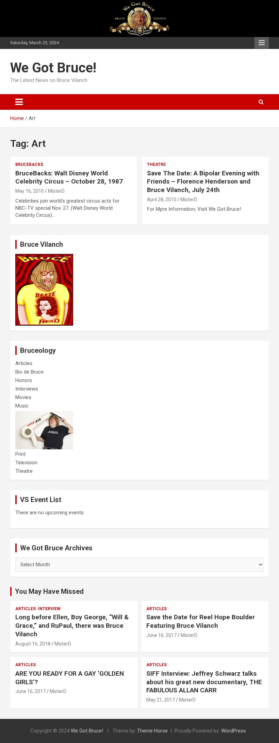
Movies (23, 397)
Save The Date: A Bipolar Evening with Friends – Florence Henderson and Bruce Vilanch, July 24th (203, 181)
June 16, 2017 (161, 635)
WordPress (233, 731)
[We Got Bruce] (44, 257)
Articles (23, 363)
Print (20, 454)
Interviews (26, 389)
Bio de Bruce (29, 372)
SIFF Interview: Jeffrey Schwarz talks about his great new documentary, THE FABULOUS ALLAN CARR (204, 682)
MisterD (56, 191)
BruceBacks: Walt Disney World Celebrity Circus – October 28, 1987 (69, 177)
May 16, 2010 (29, 191)
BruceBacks (29, 164)
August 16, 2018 (32, 643)
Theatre (156, 164)
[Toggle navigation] (19, 102)
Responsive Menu (262, 43)
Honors (23, 380)
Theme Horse (152, 731)
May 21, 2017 (160, 700)
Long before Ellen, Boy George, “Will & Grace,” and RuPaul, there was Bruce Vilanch (72, 625)
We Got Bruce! (53, 68)
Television (26, 463)
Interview (49, 608)
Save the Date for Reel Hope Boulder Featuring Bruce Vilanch (200, 621)
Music (22, 406)
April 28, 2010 (161, 199)
